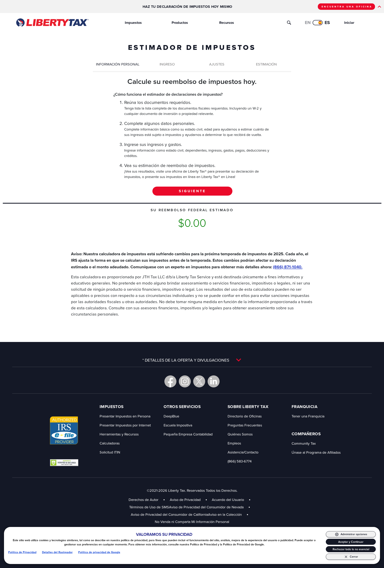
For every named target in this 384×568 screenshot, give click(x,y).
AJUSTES (216, 64)
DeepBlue (171, 416)
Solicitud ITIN (110, 452)
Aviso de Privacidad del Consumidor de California (169, 514)
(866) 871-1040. (287, 267)
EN (308, 22)
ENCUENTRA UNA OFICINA (347, 6)
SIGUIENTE (192, 191)
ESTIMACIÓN (266, 64)
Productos (180, 22)
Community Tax (304, 443)
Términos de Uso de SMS (149, 507)
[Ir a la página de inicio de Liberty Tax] (52, 22)
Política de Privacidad (22, 552)
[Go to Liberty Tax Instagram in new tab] (185, 381)
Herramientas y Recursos (119, 434)
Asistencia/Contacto (243, 452)
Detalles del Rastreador (57, 552)
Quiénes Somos (240, 434)
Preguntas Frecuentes (245, 425)
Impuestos (133, 22)
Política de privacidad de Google (99, 552)
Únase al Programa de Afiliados (316, 452)
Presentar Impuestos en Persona (125, 416)
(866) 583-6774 (240, 461)
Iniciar (349, 22)
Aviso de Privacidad (185, 499)
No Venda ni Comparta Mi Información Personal (192, 521)
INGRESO (167, 64)
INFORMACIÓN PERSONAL (117, 64)
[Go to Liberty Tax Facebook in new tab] (170, 381)
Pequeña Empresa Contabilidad (188, 434)
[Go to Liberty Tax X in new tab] (199, 381)
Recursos (226, 22)
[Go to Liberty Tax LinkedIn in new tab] (214, 381)
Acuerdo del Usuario (228, 499)
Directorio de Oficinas (245, 416)
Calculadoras (110, 443)
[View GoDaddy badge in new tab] (64, 462)
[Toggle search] (289, 23)
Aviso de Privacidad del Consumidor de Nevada (209, 507)
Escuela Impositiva (178, 425)
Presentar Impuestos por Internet (125, 425)
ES (327, 22)
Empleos (234, 443)
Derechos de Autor (143, 499)
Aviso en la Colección (228, 514)
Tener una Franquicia (308, 416)
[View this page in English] (318, 22)
